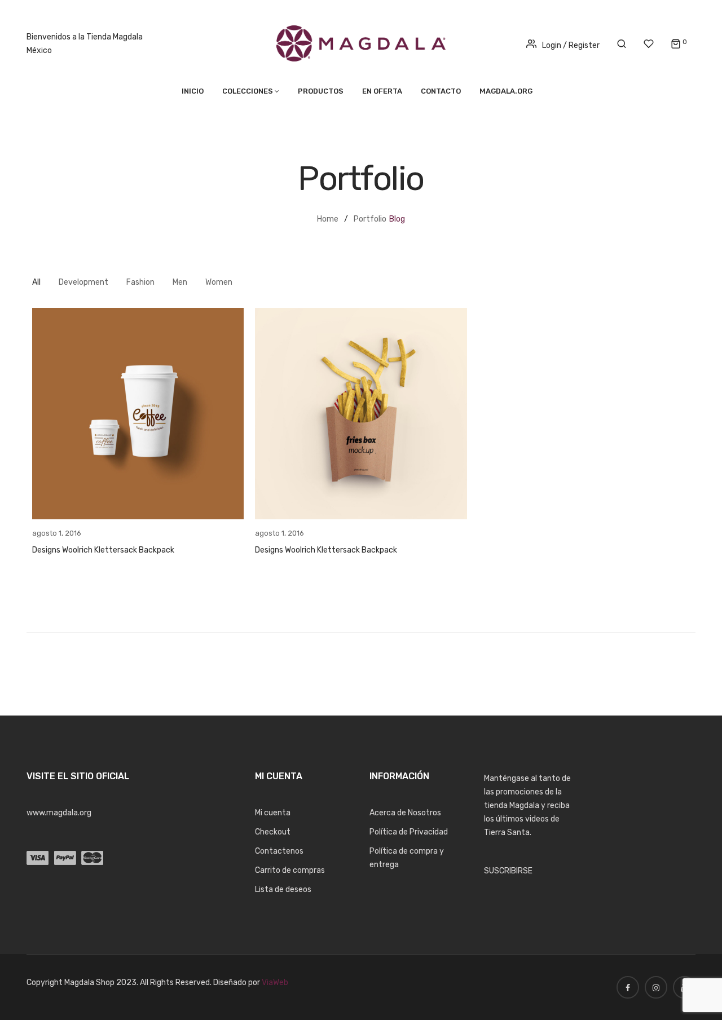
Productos (321, 91)
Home (327, 219)
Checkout (272, 832)
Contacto (441, 91)
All (36, 282)
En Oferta (382, 91)
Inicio (193, 91)
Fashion (140, 282)
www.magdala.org (59, 813)
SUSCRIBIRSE (508, 871)
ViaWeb (275, 982)
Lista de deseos (283, 889)
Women (218, 282)
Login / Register (571, 45)
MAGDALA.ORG (505, 91)
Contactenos (279, 851)
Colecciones (247, 91)
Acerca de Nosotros (405, 813)
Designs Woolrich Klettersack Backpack (103, 550)
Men (180, 282)
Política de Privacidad (408, 832)
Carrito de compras (290, 870)
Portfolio (370, 219)
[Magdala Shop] (361, 43)
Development (83, 282)
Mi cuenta (272, 813)
